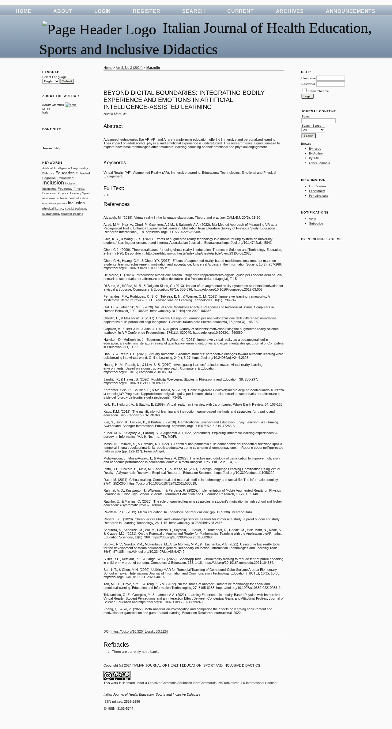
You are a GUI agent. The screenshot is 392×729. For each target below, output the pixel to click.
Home (23, 11)
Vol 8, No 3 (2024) (129, 67)
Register (146, 11)
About (62, 11)
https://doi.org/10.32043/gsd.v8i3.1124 (139, 631)
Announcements (350, 11)
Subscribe (316, 223)
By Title (314, 158)
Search (193, 11)
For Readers (317, 186)
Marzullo (153, 67)
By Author (316, 153)
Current (240, 11)
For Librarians (318, 195)
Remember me (318, 91)
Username (308, 78)
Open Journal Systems (321, 239)
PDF (107, 195)
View (312, 219)
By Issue (315, 148)
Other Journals (319, 163)
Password (308, 84)
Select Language (54, 77)
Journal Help (51, 148)
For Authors (317, 190)
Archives (290, 11)
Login (102, 11)
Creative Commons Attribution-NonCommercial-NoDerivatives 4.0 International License (212, 683)
